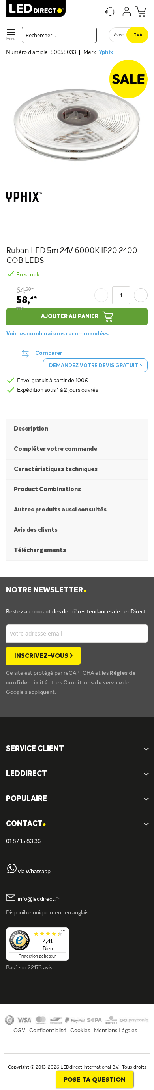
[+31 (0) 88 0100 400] (12, 871)
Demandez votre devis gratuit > (95, 365)
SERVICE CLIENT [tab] (35, 749)
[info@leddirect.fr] (10, 899)
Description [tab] (31, 429)
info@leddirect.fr (38, 899)
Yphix (106, 52)
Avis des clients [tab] (36, 530)
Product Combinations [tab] (47, 489)
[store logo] (36, 8)
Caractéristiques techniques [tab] (56, 469)
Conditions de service (93, 683)
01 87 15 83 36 (23, 841)
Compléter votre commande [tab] (55, 449)
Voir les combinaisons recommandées (57, 334)
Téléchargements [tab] (40, 550)
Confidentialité (47, 1030)
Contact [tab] (26, 824)
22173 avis (40, 968)
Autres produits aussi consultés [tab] (60, 510)
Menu (10, 39)
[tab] (77, 774)
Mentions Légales (115, 1030)
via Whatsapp (34, 871)
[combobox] (59, 35)
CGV (19, 1030)
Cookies (80, 1030)
